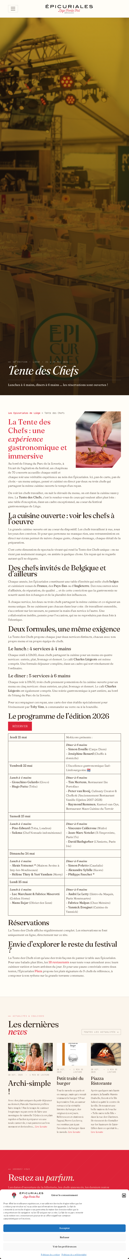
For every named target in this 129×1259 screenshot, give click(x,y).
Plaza (38, 971)
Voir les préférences (64, 1246)
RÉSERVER (20, 726)
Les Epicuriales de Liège (24, 413)
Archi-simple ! (29, 1087)
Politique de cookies (50, 1254)
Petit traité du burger (70, 1081)
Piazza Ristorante (101, 1081)
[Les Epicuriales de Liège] (69, 8)
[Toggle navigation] (13, 8)
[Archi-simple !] (30, 1056)
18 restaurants (59, 962)
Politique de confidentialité (74, 1254)
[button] (124, 1195)
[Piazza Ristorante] (106, 1054)
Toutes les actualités (101, 1032)
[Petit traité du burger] (72, 1054)
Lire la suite (41, 1126)
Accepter (64, 1228)
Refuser (64, 1237)
